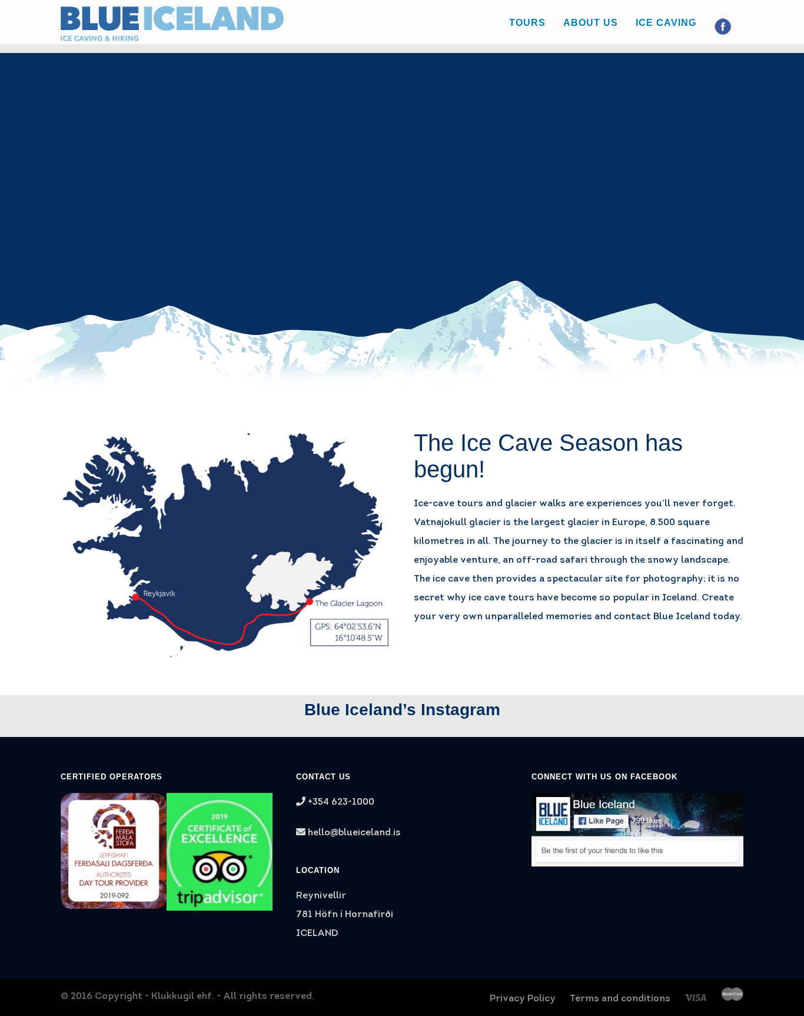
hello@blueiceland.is (354, 833)
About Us (590, 23)
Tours (527, 23)
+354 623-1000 (339, 802)
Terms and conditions (620, 999)
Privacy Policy (523, 999)
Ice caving (666, 23)
